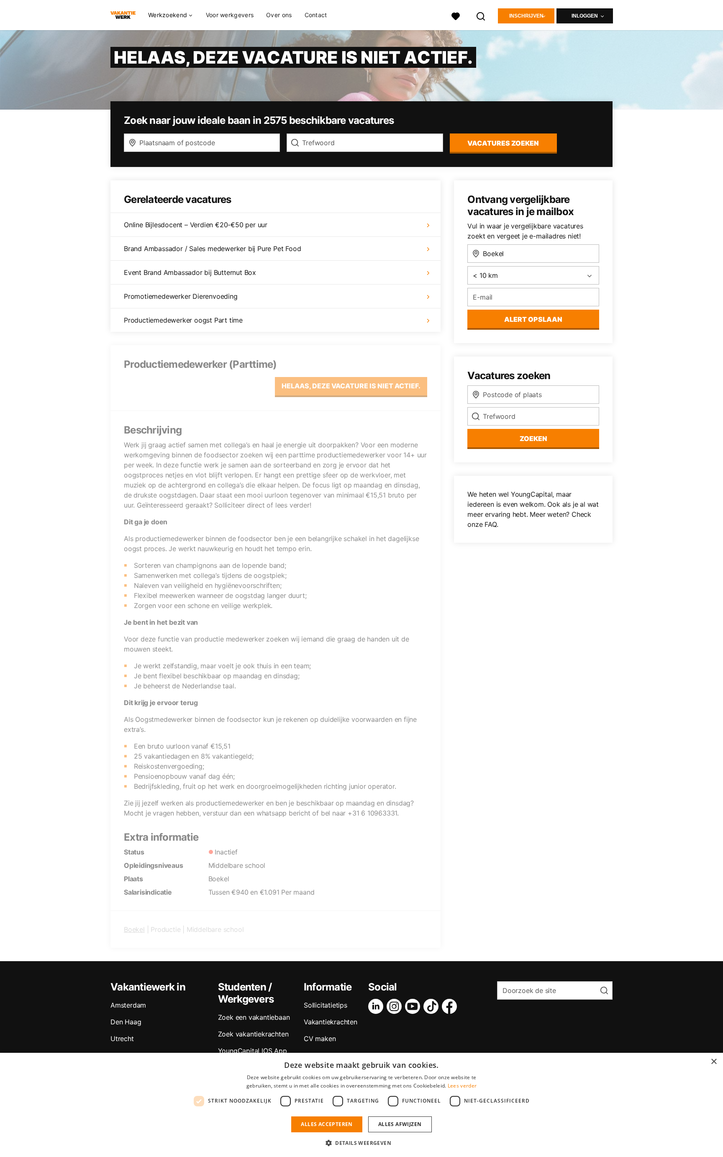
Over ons (279, 14)
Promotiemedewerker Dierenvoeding (181, 296)
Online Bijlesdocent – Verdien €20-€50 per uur (195, 225)
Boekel (134, 929)
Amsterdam (128, 1005)
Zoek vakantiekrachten (253, 1034)
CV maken (320, 1038)
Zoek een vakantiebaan (254, 1017)
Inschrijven (526, 16)
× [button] (713, 1062)
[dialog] (361, 1105)
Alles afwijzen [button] (400, 1124)
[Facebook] (451, 1006)
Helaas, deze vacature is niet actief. (351, 386)
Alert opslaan (533, 319)
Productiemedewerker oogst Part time (183, 320)
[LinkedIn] (377, 1006)
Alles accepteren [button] (326, 1124)
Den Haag (125, 1022)
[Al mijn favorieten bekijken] (456, 15)
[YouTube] (414, 1006)
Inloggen (585, 16)
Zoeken (533, 438)
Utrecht (122, 1038)
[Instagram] (396, 1006)
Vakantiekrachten (330, 1022)
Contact (316, 14)
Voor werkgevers (230, 14)
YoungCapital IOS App (252, 1051)
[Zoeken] (481, 15)
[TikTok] (432, 1006)
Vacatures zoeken (503, 143)
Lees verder (462, 1085)
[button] (361, 1143)
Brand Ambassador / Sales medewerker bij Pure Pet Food (212, 248)
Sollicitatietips (325, 1005)
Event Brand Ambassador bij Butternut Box (190, 272)
